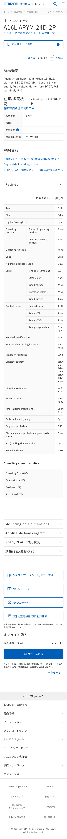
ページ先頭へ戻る (33, 696)
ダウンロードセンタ (15, 730)
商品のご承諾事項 (17, 816)
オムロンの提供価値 (15, 756)
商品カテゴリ (33, 11)
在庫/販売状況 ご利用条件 (19, 108)
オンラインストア (14, 774)
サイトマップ (17, 796)
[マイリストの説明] (58, 44)
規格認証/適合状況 (49, 170)
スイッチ (47, 11)
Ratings (9, 158)
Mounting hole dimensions (38, 158)
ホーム (6, 11)
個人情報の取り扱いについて (17, 806)
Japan (38, 4)
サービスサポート (14, 739)
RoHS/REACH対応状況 (17, 170)
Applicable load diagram (19, 164)
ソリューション (13, 722)
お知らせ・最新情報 (15, 704)
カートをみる (53, 672)
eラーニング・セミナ (16, 748)
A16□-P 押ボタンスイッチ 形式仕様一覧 (31, 32)
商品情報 (18, 11)
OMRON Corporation (17, 786)
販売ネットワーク (14, 765)
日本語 (31, 57)
